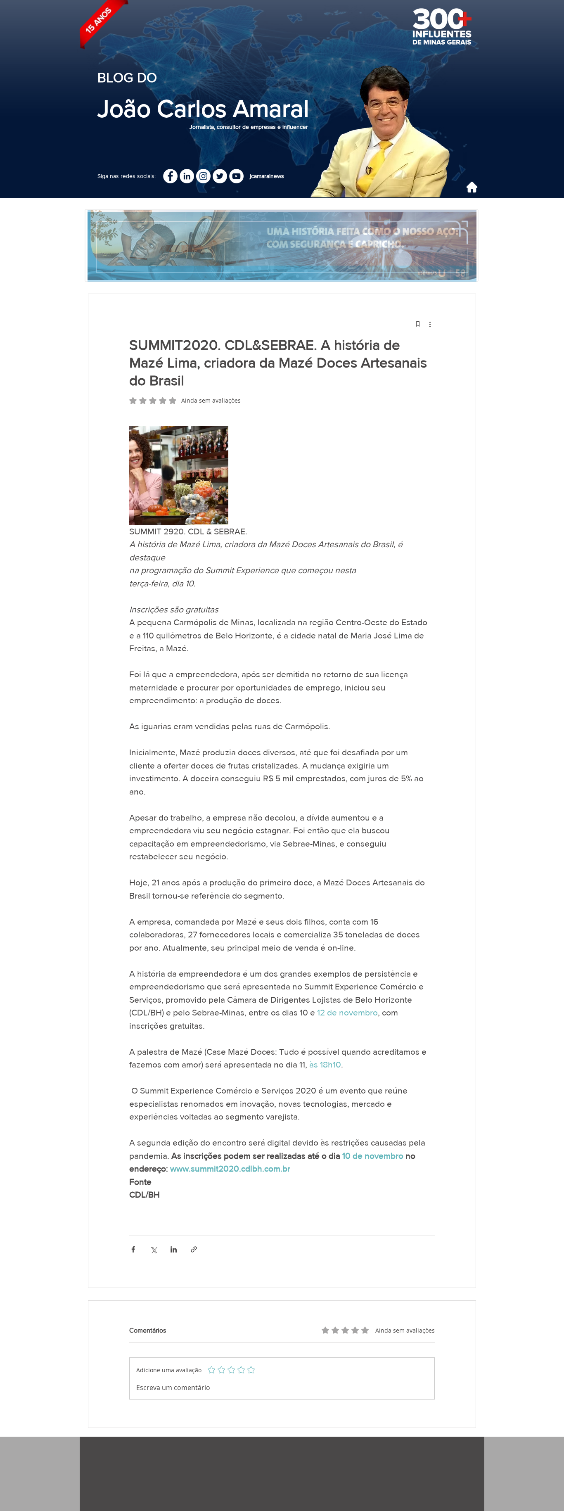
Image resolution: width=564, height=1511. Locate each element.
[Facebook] (170, 176)
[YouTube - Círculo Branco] (236, 176)
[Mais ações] (430, 324)
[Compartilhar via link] (194, 1249)
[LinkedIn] (187, 176)
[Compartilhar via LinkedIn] (174, 1249)
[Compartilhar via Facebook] (133, 1249)
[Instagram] (203, 176)
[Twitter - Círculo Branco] (220, 176)
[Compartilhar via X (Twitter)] (153, 1249)
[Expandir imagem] (178, 475)
